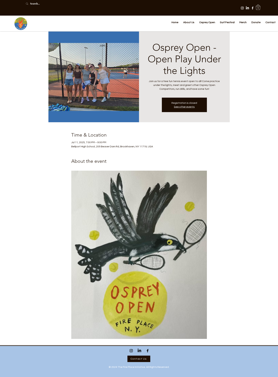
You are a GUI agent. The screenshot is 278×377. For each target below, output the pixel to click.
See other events (184, 107)
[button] (258, 7)
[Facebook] (253, 8)
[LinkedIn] (247, 8)
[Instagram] (242, 8)
